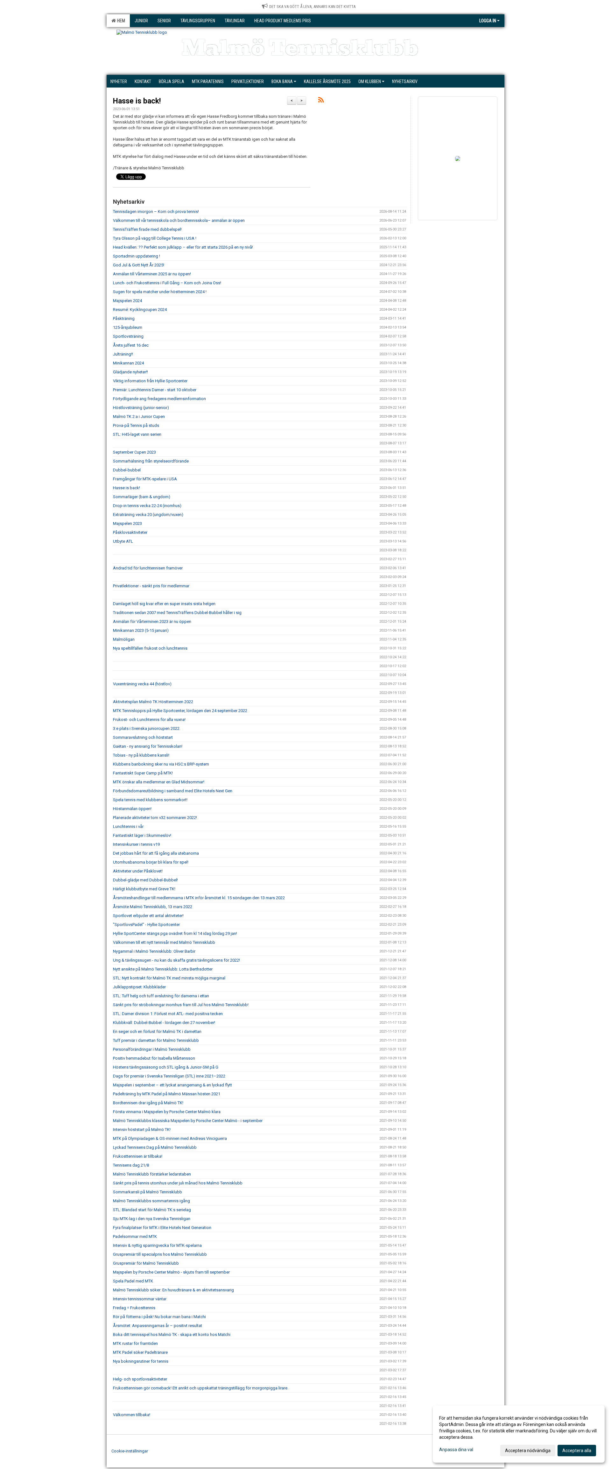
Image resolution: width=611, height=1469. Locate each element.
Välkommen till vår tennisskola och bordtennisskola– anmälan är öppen (179, 220)
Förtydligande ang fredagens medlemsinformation (159, 398)
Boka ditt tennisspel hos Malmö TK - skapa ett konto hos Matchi (171, 1334)
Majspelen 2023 (127, 523)
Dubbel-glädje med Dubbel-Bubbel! (145, 880)
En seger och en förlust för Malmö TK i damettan (157, 1031)
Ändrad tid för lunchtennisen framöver (148, 568)
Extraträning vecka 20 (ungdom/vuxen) (148, 514)
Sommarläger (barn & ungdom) (141, 496)
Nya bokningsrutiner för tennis (140, 1361)
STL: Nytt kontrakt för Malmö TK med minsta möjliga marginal (169, 978)
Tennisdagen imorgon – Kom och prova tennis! (156, 211)
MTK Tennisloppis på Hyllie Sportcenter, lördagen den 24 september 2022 (180, 710)
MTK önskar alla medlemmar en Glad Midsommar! (158, 782)
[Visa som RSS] (321, 101)
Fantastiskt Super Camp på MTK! (143, 773)
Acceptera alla (576, 1450)
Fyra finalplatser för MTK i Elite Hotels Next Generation (162, 1227)
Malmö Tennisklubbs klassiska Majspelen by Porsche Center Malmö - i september (188, 1120)
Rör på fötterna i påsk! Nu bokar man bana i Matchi (159, 1316)
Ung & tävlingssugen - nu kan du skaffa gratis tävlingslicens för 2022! (176, 960)
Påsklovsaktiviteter (130, 532)
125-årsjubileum (127, 327)
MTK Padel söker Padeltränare (140, 1352)
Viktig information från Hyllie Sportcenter (150, 380)
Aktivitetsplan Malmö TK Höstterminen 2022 (153, 701)
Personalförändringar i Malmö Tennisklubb (152, 1049)
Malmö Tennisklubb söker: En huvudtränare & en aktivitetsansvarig (173, 1290)
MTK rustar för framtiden (135, 1343)
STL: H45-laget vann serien (137, 434)
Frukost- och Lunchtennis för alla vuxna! (149, 719)
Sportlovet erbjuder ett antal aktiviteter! (148, 915)
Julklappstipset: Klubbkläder (139, 987)
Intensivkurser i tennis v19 (136, 844)
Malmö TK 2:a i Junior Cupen (139, 416)
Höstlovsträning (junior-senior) (141, 407)
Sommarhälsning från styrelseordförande (151, 461)
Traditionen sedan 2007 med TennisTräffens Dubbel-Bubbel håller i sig (177, 612)
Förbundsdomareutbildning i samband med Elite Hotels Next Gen (172, 790)
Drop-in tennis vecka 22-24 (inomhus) (147, 505)
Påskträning (124, 318)
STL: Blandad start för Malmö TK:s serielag (152, 1209)
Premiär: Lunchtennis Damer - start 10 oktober (154, 389)
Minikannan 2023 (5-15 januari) (141, 630)
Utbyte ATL (123, 541)
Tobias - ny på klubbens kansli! (141, 755)
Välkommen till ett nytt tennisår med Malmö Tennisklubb (164, 942)
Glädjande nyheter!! (130, 372)
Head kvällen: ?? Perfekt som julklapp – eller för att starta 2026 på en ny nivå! (183, 247)
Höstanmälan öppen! (132, 808)
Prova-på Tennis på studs (136, 425)
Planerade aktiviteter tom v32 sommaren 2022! (155, 817)
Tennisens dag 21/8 (131, 1165)
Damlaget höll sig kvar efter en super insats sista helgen (164, 603)
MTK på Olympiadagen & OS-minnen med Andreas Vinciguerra (170, 1138)
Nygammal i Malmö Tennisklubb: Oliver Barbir (154, 951)
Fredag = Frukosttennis (134, 1307)
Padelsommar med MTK (135, 1236)
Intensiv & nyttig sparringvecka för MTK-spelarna (157, 1245)
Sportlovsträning (128, 336)
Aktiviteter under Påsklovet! (138, 871)
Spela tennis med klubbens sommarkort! (150, 799)
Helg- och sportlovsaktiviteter (140, 1379)
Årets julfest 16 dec (131, 345)
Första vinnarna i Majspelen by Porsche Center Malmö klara (167, 1111)
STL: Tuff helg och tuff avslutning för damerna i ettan (161, 995)
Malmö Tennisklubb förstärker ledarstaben (152, 1174)
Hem (120, 20)
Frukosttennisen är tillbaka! (137, 1156)
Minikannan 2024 (128, 363)
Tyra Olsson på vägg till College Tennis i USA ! (154, 238)
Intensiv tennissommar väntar (139, 1298)
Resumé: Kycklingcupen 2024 (140, 309)
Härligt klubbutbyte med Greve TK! (144, 888)
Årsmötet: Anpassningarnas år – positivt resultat (157, 1325)
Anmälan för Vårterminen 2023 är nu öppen (152, 621)
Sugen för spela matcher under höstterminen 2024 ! (160, 291)
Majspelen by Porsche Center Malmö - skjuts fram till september (171, 1272)
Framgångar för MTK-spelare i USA (145, 479)
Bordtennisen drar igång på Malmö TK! (148, 1102)
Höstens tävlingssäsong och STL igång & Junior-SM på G (166, 1067)
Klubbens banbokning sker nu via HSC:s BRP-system (161, 764)
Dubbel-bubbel (127, 470)
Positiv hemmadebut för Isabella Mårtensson (154, 1058)
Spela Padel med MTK (133, 1281)
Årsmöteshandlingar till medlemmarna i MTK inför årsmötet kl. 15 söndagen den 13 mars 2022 (199, 897)
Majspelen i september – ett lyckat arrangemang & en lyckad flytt (172, 1085)
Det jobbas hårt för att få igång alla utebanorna (156, 853)
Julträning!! (123, 354)
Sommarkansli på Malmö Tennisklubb (147, 1192)
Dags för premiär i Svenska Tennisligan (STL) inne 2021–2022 (169, 1076)
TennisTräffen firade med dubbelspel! (147, 229)
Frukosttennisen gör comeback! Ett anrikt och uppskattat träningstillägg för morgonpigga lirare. (200, 1388)
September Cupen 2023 (134, 452)
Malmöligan (124, 639)
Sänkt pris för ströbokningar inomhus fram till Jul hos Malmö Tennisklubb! (181, 1004)
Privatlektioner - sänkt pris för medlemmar (151, 585)
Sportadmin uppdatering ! (136, 256)
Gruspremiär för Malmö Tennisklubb (146, 1263)
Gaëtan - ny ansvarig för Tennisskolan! (147, 746)
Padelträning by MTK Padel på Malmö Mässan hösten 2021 (166, 1093)
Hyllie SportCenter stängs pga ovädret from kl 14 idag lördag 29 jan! (175, 933)
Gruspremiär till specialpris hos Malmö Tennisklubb (160, 1254)
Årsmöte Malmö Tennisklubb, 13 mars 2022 (152, 906)
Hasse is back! (137, 101)
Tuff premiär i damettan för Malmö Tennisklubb (156, 1040)
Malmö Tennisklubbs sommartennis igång (151, 1200)
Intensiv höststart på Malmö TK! (142, 1129)
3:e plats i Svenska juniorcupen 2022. (146, 728)
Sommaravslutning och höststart (143, 737)
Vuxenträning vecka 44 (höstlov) (142, 684)
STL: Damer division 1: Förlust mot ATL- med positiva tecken (168, 1013)
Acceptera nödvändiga (528, 1450)
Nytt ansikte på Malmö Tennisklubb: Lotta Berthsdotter (163, 969)
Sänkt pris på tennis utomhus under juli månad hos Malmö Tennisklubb (177, 1183)
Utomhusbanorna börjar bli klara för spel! (150, 862)
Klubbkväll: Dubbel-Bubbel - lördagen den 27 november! (164, 1022)
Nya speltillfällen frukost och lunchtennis (150, 648)
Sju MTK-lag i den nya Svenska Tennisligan (151, 1218)
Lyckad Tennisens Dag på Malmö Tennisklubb (155, 1147)
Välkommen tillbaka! (131, 1414)
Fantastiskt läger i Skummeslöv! (142, 835)
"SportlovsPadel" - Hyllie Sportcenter (146, 924)
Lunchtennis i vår (128, 826)
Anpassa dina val (456, 1449)
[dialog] (519, 1434)
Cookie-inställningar (129, 1451)
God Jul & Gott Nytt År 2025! (138, 265)
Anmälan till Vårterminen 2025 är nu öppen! (152, 274)
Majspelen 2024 (127, 300)
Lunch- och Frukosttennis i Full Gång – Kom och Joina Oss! (167, 282)
